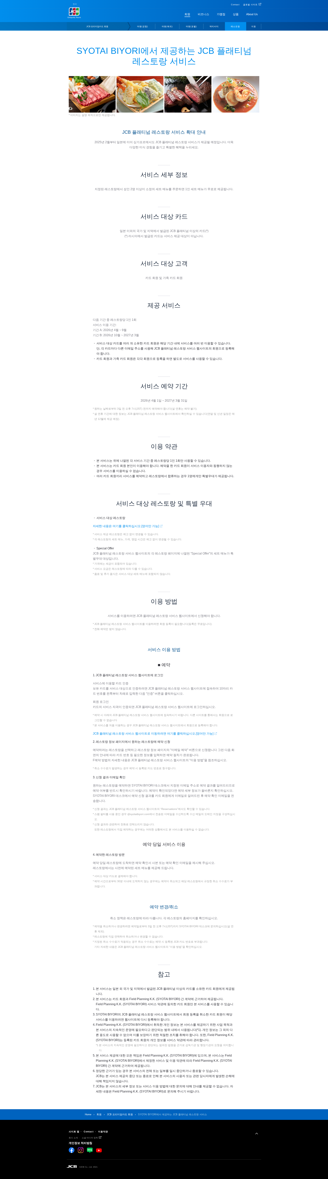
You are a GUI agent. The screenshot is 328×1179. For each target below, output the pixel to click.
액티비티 (214, 26)
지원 (253, 26)
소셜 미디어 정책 (90, 1138)
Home (88, 1114)
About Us (252, 14)
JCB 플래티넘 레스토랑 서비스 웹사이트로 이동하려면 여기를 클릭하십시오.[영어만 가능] (153, 733)
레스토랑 (235, 26)
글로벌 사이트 (250, 4)
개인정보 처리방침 (80, 1143)
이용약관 (103, 1131)
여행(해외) (167, 26)
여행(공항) (142, 26)
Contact (235, 4)
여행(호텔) (191, 26)
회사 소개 (73, 1138)
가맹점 (221, 14)
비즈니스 (203, 14)
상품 (236, 14)
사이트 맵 (74, 1131)
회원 (187, 14)
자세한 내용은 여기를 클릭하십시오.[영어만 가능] (126, 526)
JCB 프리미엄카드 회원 (97, 26)
